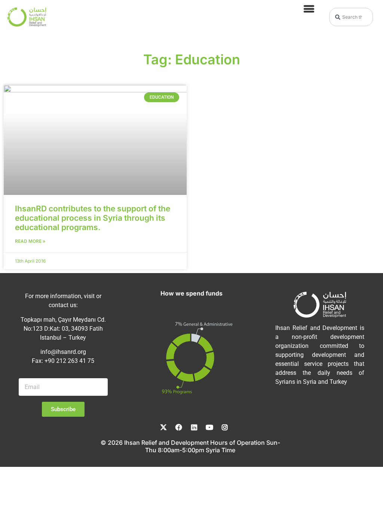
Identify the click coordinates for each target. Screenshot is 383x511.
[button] (308, 8)
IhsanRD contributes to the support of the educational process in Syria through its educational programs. (92, 218)
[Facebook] (179, 427)
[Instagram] (225, 427)
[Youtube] (209, 427)
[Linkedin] (194, 427)
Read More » (30, 241)
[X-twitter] (163, 427)
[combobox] (351, 17)
